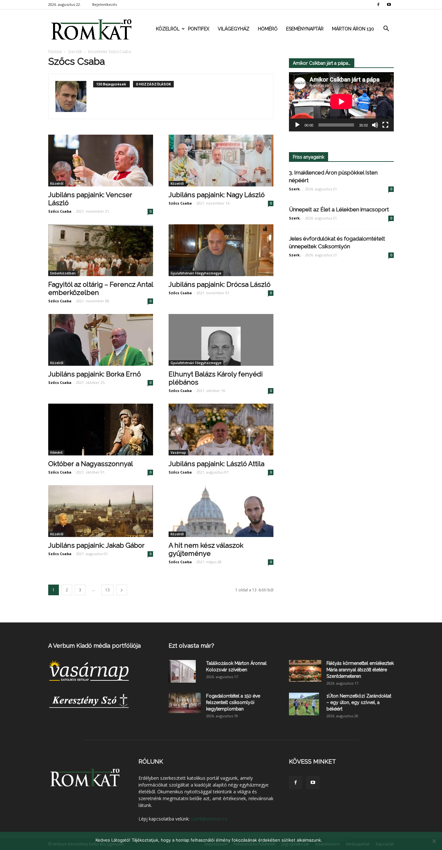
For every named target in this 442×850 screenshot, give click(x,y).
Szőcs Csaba (60, 211)
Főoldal (55, 51)
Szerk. (295, 188)
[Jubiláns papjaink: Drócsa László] (221, 250)
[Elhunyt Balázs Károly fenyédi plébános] (221, 340)
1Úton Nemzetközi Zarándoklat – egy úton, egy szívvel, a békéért (358, 702)
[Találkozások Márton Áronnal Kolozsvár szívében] (182, 671)
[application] (341, 101)
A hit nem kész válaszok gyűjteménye (206, 549)
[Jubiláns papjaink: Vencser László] (100, 160)
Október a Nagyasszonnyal (90, 464)
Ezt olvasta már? (191, 645)
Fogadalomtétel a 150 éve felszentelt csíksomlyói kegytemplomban (233, 702)
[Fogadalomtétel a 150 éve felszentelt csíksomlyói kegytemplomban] (185, 703)
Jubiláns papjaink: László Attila (216, 464)
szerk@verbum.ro (209, 819)
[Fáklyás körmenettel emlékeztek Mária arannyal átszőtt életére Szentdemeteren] (305, 671)
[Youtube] (389, 4)
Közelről (168, 28)
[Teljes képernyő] (385, 125)
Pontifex (198, 28)
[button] (386, 29)
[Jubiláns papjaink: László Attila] (221, 429)
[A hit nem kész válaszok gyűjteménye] (221, 511)
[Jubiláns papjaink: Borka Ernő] (100, 340)
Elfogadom (336, 840)
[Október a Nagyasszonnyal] (100, 429)
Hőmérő (268, 28)
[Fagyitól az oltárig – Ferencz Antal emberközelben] (100, 250)
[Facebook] (378, 4)
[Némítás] (375, 125)
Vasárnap (178, 452)
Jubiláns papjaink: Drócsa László (220, 284)
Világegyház (233, 28)
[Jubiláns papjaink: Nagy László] (221, 160)
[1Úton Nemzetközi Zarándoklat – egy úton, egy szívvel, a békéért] (304, 704)
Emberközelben (63, 273)
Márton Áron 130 (353, 28)
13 (107, 590)
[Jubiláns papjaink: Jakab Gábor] (100, 511)
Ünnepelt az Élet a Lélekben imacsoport (339, 209)
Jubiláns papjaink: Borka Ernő (94, 374)
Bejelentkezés (104, 4)
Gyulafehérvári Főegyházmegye (196, 273)
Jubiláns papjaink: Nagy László (217, 195)
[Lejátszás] (297, 125)
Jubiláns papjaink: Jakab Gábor (96, 545)
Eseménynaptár (305, 28)
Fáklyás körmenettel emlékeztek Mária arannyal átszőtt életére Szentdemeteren (360, 670)
